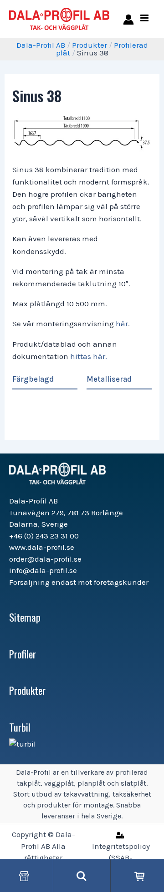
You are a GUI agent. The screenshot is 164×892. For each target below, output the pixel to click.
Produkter (89, 45)
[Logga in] (127, 19)
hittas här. (88, 356)
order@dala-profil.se (45, 558)
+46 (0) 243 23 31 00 (44, 535)
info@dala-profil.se (43, 570)
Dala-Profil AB (40, 45)
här (122, 323)
